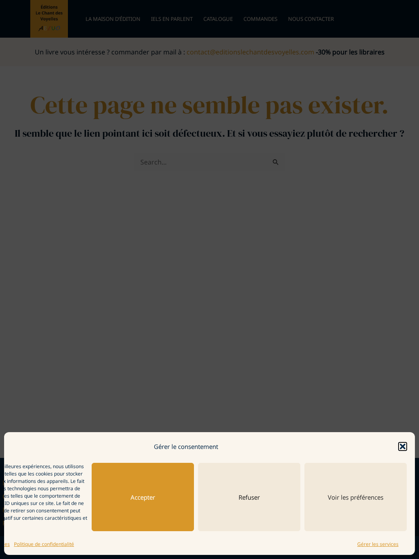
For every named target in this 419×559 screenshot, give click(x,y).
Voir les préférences (355, 497)
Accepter (143, 497)
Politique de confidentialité (44, 544)
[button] (403, 446)
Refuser (249, 497)
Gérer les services (378, 544)
